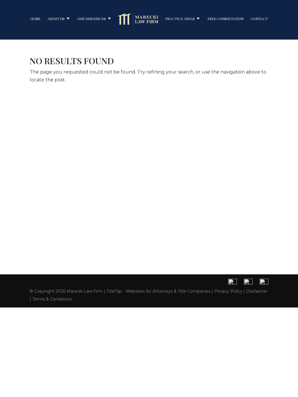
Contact (259, 19)
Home (35, 19)
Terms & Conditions (52, 299)
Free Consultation (225, 19)
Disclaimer (256, 291)
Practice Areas (180, 19)
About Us (56, 19)
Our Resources (91, 19)
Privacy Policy (228, 291)
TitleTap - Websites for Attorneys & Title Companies (158, 291)
